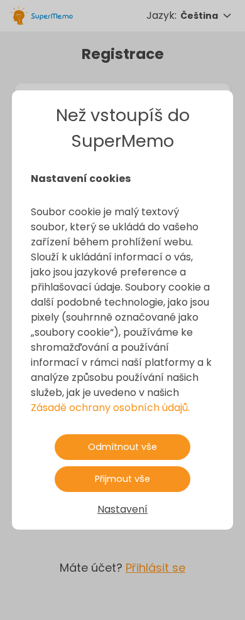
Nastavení (122, 509)
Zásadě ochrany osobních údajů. (110, 407)
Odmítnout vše (122, 447)
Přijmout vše (122, 479)
